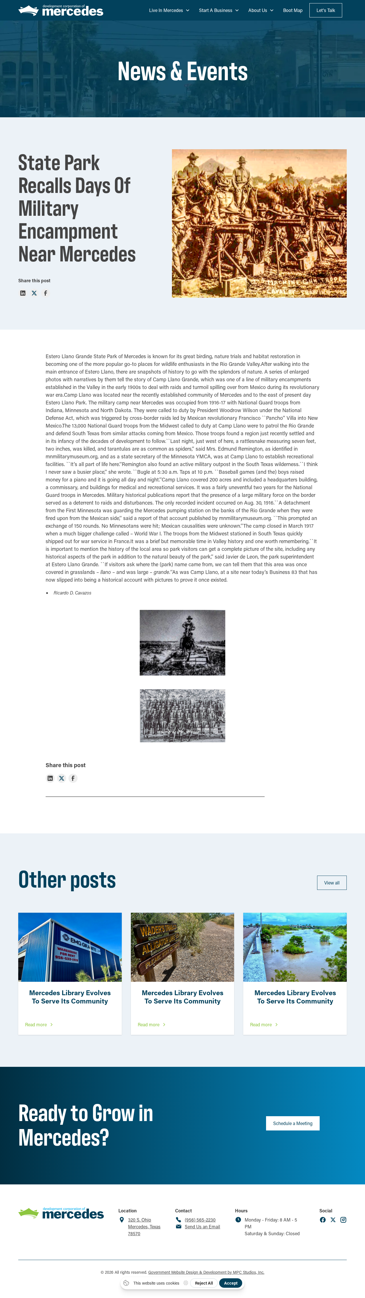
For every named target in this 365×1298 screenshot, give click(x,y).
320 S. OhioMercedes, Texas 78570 (144, 1226)
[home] (60, 10)
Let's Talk (326, 10)
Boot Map (293, 10)
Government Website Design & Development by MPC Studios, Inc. (206, 1272)
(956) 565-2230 (200, 1220)
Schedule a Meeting (293, 1123)
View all (332, 883)
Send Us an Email (202, 1227)
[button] (169, 10)
